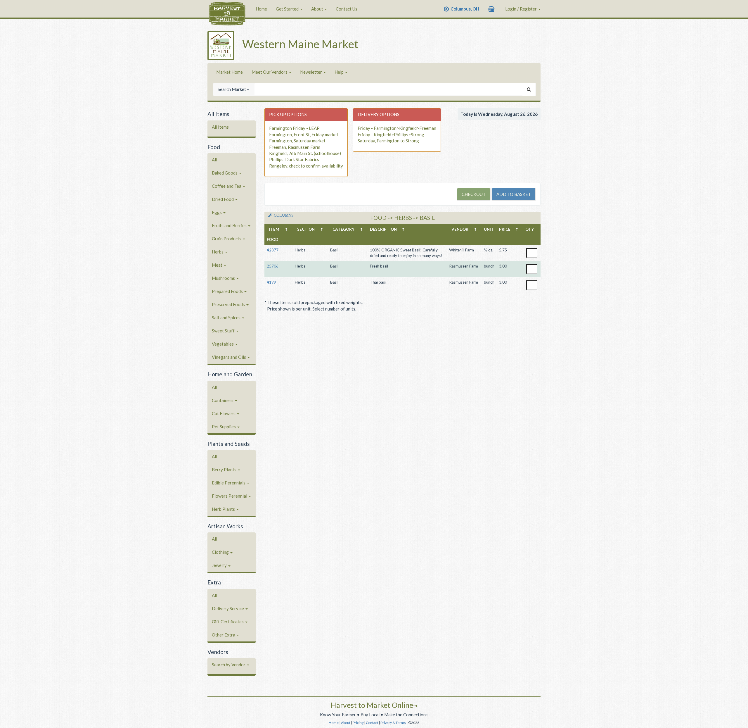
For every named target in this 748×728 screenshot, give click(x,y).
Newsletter (311, 72)
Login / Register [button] (521, 8)
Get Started (287, 8)
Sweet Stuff (224, 330)
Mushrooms (224, 278)
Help (339, 72)
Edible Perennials (229, 482)
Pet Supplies (224, 426)
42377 (272, 250)
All (214, 159)
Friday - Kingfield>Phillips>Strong (391, 134)
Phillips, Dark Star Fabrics (294, 159)
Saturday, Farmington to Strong (388, 140)
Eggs (217, 212)
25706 (272, 266)
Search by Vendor (229, 664)
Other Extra (224, 634)
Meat (217, 265)
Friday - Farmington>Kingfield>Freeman (397, 128)
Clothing (221, 552)
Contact (372, 722)
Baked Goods (225, 172)
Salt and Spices (226, 317)
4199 (271, 282)
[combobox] (388, 89)
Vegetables (223, 343)
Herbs (218, 251)
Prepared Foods (228, 291)
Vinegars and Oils (229, 357)
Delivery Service (228, 608)
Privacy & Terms (393, 722)
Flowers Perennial (230, 495)
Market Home (229, 72)
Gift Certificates (228, 621)
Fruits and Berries (229, 225)
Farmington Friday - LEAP (294, 128)
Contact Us (346, 8)
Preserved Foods (229, 304)
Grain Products (227, 238)
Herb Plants (224, 509)
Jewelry (220, 565)
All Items (220, 127)
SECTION (306, 229)
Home (261, 8)
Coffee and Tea (227, 186)
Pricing (358, 722)
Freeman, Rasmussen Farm (294, 147)
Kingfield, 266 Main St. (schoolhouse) (305, 153)
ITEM (274, 229)
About (317, 8)
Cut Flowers (224, 413)
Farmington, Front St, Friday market (303, 134)
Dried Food (223, 199)
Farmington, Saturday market (297, 140)
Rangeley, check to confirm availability (306, 165)
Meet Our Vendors (270, 72)
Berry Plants (224, 469)
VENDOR (460, 229)
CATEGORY (344, 229)
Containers (223, 400)
